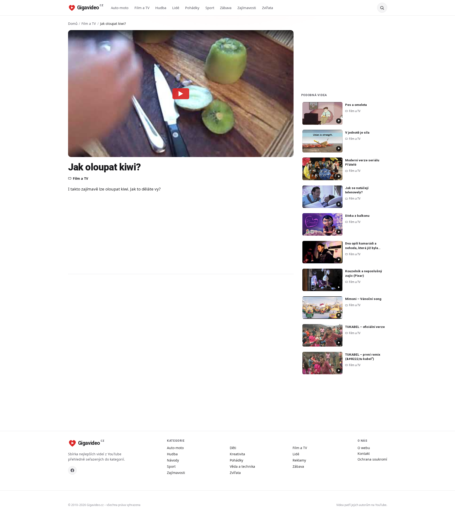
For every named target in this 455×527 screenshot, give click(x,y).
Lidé (175, 7)
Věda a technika (242, 466)
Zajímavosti (246, 7)
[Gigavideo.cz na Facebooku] (72, 470)
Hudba (160, 7)
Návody (173, 460)
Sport (209, 7)
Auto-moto (119, 7)
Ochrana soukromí (372, 459)
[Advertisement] (163, 232)
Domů (72, 23)
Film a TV (142, 7)
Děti (233, 448)
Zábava (225, 7)
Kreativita (237, 454)
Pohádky (192, 7)
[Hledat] (382, 8)
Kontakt (364, 453)
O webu (364, 448)
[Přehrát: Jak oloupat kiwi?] (180, 93)
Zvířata (267, 7)
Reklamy (299, 460)
